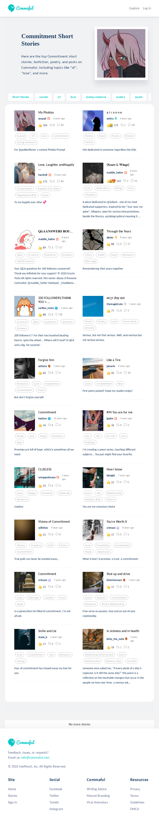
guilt (50, 545)
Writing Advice (97, 789)
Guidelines (137, 802)
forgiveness (52, 383)
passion (101, 597)
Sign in (12, 802)
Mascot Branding (98, 796)
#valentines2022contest (99, 654)
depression (104, 551)
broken (129, 135)
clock (88, 254)
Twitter (54, 796)
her (99, 493)
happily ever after (48, 188)
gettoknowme (25, 261)
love (73, 97)
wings (118, 188)
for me (110, 436)
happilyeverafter (27, 195)
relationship (114, 493)
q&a (20, 254)
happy (32, 493)
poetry (120, 97)
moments (47, 493)
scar (87, 188)
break (20, 436)
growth (131, 661)
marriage (90, 261)
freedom (36, 545)
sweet (101, 254)
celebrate (64, 493)
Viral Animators (97, 802)
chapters (90, 194)
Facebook (55, 789)
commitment (60, 135)
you (88, 436)
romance (128, 254)
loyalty (49, 597)
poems (115, 135)
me (98, 436)
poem (138, 97)
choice (111, 499)
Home (12, 789)
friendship (103, 545)
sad (32, 436)
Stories (12, 796)
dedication (102, 188)
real (19, 442)
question (67, 321)
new (120, 383)
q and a (34, 254)
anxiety (89, 327)
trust (62, 597)
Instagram (56, 809)
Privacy (135, 789)
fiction (63, 545)
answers (67, 254)
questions (50, 254)
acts (131, 188)
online (89, 142)
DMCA (134, 809)
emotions (57, 436)
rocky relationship (113, 604)
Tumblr (54, 802)
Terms (134, 796)
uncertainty (130, 321)
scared (43, 97)
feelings (90, 442)
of (59, 97)
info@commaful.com (35, 757)
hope (114, 254)
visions (21, 545)
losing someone (96, 97)
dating (21, 661)
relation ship (93, 499)
